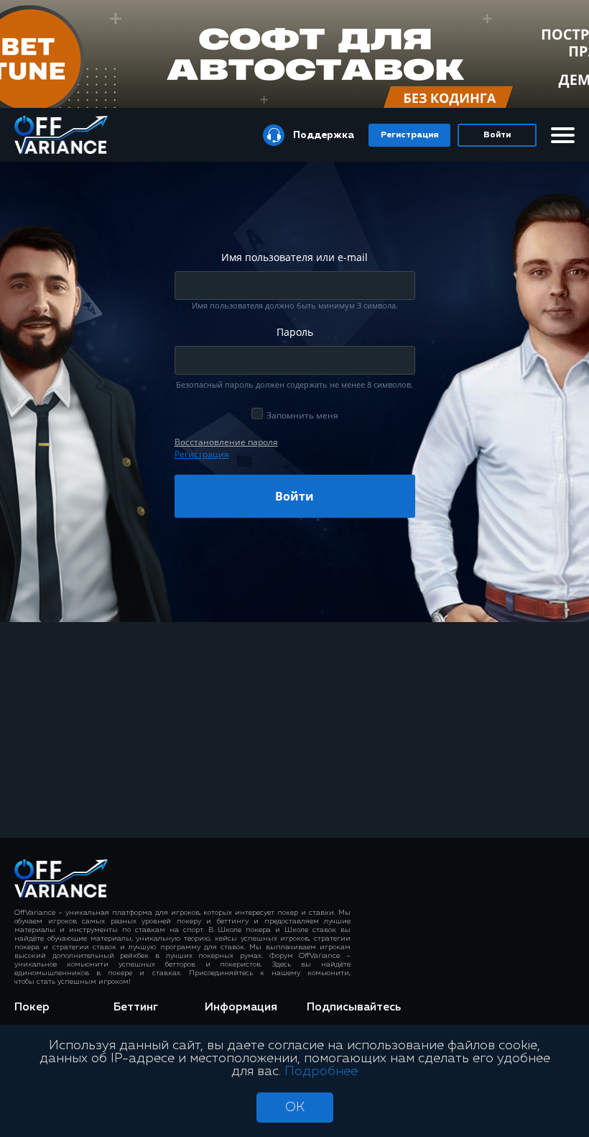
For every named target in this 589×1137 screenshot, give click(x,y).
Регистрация (409, 135)
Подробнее (321, 1071)
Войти (497, 135)
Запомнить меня (302, 415)
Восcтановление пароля (226, 442)
